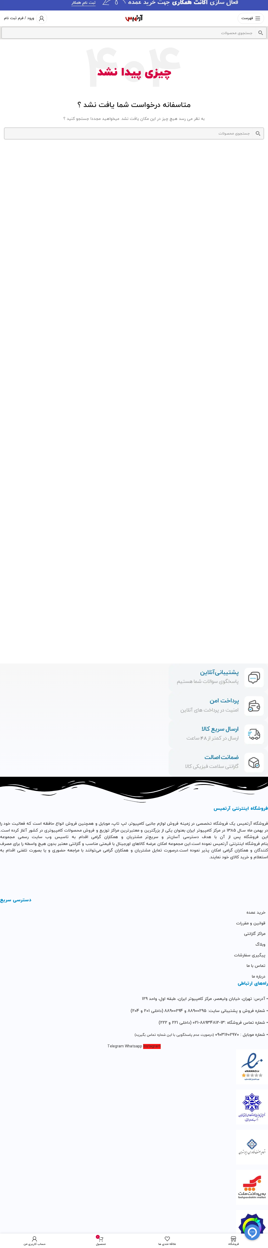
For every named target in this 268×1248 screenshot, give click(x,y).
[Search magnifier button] (260, 32)
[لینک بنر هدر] (134, 5)
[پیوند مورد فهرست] (134, 912)
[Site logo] (134, 17)
